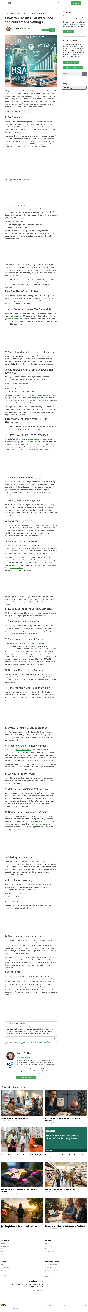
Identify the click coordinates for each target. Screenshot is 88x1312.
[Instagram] (41, 1290)
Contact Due (5, 1246)
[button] (58, 3)
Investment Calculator (52, 1267)
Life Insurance (49, 1252)
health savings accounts (13, 1042)
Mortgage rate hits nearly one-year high (15, 1118)
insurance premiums (49, 525)
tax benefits (52, 1042)
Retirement (5, 1273)
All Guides (4, 1276)
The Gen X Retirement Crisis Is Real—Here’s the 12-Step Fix (21, 1155)
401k (2, 1265)
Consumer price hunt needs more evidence (60, 1189)
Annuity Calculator (51, 1265)
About (3, 1243)
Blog (6, 13)
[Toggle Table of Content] (27, 111)
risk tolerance (40, 824)
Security (3, 1257)
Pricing (3, 1252)
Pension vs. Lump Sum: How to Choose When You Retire (65, 1226)
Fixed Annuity (49, 1246)
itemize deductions (15, 319)
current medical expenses (37, 439)
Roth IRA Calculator (51, 1270)
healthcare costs (28, 1042)
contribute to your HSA (28, 279)
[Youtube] (38, 1290)
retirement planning (41, 1042)
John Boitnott (25, 1053)
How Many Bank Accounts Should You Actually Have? (64, 1155)
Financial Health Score (52, 1273)
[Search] (84, 74)
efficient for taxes (16, 568)
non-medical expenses (47, 395)
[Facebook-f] (31, 1290)
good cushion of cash (33, 643)
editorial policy (23, 1027)
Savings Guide (5, 1267)
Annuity (47, 1243)
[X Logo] (34, 1290)
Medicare (24, 206)
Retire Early (5, 1270)
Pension (47, 1249)
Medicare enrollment (23, 750)
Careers (3, 1249)
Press (3, 1254)
